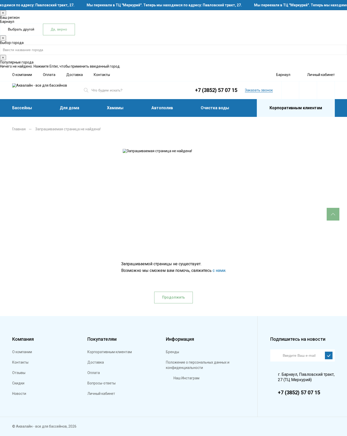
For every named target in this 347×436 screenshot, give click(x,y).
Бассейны (22, 107)
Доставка (74, 75)
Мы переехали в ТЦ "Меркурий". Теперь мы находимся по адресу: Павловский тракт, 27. (162, 5)
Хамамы (115, 107)
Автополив (162, 107)
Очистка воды (215, 107)
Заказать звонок (259, 90)
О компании (22, 75)
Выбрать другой (21, 29)
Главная (19, 129)
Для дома (69, 107)
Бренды (172, 352)
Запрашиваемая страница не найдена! (68, 129)
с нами (219, 270)
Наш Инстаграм (186, 378)
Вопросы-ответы (101, 383)
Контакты (102, 75)
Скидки (18, 383)
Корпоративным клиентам (296, 107)
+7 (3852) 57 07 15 (216, 90)
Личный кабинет (321, 75)
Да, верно (59, 29)
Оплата (49, 75)
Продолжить (173, 297)
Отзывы (18, 373)
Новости (19, 394)
